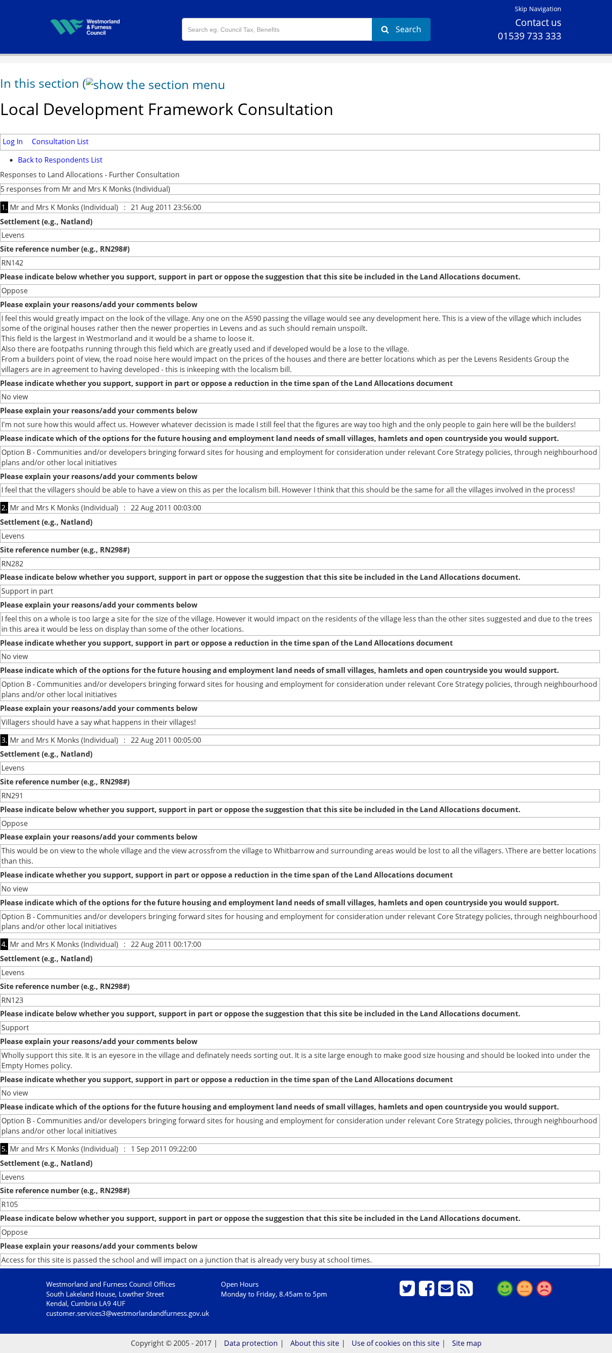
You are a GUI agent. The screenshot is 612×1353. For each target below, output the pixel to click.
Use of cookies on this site (396, 1343)
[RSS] (466, 1292)
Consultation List (60, 141)
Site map (467, 1343)
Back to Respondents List (60, 160)
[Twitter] (408, 1292)
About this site (314, 1343)
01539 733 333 (529, 36)
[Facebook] (427, 1292)
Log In (13, 141)
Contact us (538, 22)
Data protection (251, 1343)
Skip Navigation (538, 8)
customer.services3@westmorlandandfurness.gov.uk (127, 1313)
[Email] (447, 1292)
